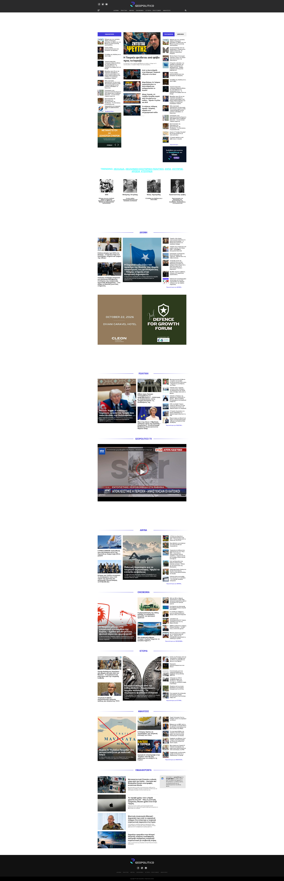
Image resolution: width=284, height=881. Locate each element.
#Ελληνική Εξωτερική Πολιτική (144, 169)
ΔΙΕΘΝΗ (116, 10)
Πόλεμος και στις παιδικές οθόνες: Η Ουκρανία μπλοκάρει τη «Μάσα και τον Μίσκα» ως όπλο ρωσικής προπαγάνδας (106, 201)
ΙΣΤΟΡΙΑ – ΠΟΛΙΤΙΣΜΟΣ (153, 10)
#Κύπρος (177, 169)
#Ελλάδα (119, 169)
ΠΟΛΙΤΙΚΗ (124, 10)
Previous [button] (115, 145)
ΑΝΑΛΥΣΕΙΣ (167, 10)
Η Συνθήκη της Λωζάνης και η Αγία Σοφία (153, 199)
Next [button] (118, 145)
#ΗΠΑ (168, 169)
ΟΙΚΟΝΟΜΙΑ (139, 10)
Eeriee (152, 878)
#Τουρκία (146, 171)
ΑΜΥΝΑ (131, 10)
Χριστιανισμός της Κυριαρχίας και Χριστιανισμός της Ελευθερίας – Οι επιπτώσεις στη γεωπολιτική (177, 201)
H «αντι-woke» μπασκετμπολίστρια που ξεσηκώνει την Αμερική (130, 199)
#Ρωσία (136, 171)
